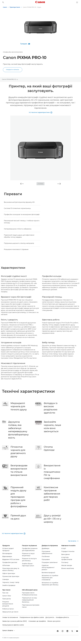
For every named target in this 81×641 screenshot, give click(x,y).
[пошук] (3, 2)
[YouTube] (77, 631)
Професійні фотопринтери (13, 52)
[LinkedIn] (67, 631)
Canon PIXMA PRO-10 (9, 79)
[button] (22, 184)
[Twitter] (72, 631)
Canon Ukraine (7, 630)
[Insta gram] (62, 631)
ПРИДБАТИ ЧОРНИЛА (12, 69)
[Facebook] (57, 631)
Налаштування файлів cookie (13, 625)
